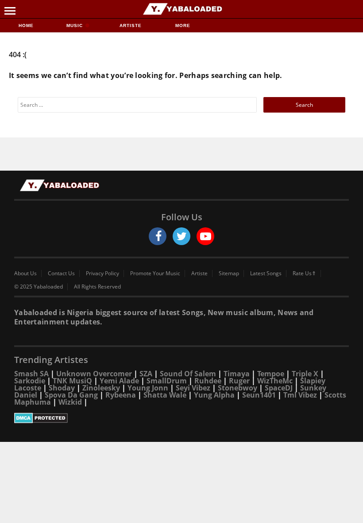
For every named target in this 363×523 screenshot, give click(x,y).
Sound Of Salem (188, 374)
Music (75, 25)
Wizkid (70, 402)
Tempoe (270, 374)
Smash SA (31, 374)
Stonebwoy (237, 388)
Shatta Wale (164, 395)
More (182, 25)
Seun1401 (259, 395)
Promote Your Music (155, 273)
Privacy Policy (102, 273)
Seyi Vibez (193, 388)
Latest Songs (266, 273)
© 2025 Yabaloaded (38, 286)
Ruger (239, 381)
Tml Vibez (300, 395)
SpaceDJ (279, 388)
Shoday (62, 388)
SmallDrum (167, 381)
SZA (145, 374)
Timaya (237, 374)
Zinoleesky (101, 388)
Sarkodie (29, 381)
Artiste (131, 25)
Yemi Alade (119, 381)
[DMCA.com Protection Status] (181, 418)
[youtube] (205, 236)
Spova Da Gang (71, 395)
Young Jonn (147, 388)
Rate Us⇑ (304, 273)
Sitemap (229, 273)
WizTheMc (275, 381)
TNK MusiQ (72, 381)
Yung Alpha (214, 395)
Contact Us (61, 273)
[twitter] (181, 236)
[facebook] (157, 236)
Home (26, 25)
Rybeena (120, 395)
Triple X (305, 374)
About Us (25, 273)
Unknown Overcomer (94, 374)
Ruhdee (207, 381)
